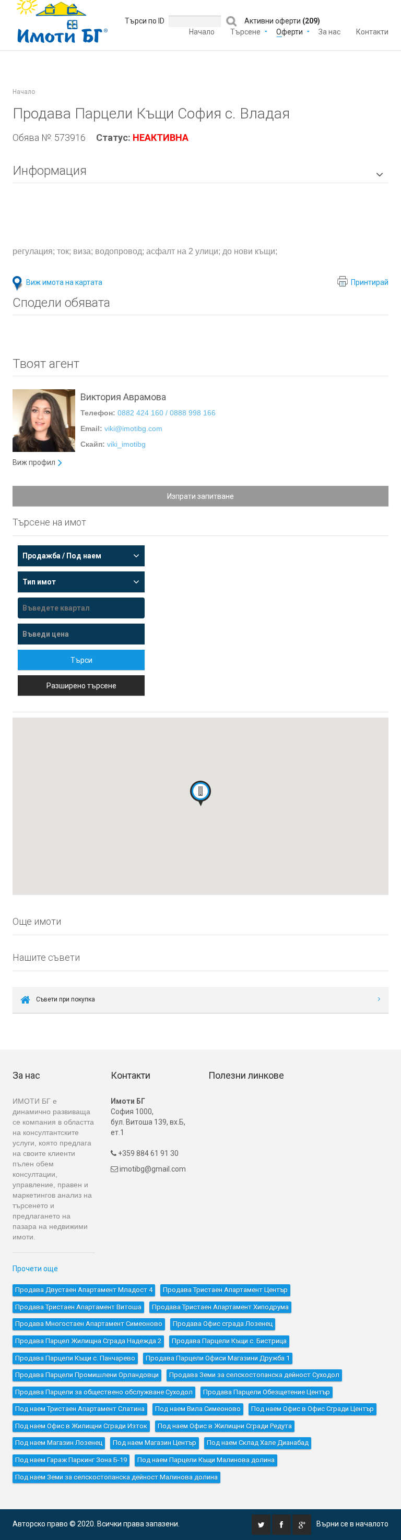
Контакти (372, 31)
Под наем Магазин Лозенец (58, 1443)
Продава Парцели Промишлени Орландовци (87, 1375)
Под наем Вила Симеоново (198, 1409)
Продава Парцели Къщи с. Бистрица (229, 1341)
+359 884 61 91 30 (147, 1153)
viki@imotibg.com (133, 428)
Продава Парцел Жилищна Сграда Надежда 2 (88, 1341)
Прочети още (35, 1268)
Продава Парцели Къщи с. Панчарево (75, 1358)
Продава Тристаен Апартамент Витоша (78, 1307)
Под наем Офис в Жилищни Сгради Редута (225, 1426)
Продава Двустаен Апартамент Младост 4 (83, 1290)
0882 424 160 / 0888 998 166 (166, 413)
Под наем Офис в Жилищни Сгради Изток (81, 1426)
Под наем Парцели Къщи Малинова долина (206, 1460)
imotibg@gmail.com (153, 1169)
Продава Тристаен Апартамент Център (225, 1290)
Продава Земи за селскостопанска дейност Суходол (254, 1375)
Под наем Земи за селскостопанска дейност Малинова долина (116, 1477)
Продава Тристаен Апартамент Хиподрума (220, 1307)
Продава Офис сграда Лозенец (223, 1324)
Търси (81, 660)
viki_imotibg (126, 444)
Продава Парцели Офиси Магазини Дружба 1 (218, 1358)
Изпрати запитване (200, 496)
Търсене (245, 31)
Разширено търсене (81, 686)
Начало (202, 31)
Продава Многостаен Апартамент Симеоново (88, 1324)
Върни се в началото (352, 1524)
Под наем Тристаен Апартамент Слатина (80, 1409)
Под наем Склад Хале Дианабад (258, 1443)
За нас (329, 31)
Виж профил (34, 462)
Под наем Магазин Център (154, 1443)
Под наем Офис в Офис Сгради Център (312, 1409)
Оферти (289, 31)
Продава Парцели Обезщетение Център (266, 1392)
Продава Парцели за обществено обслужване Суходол (104, 1392)
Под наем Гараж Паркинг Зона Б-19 (71, 1460)
